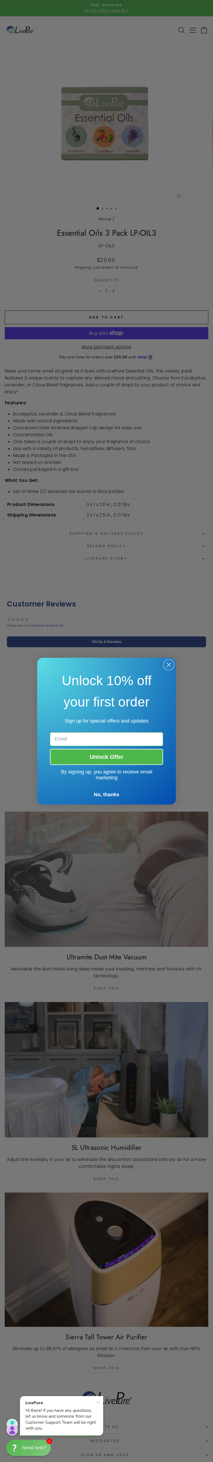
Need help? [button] (34, 1447)
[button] (28, 1448)
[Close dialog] (169, 665)
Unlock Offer (106, 757)
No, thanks (106, 794)
